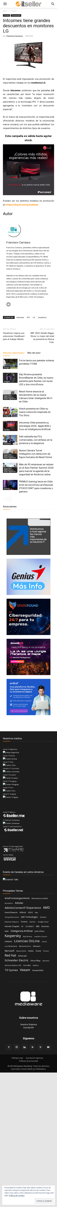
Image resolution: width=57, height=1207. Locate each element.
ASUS (30, 912)
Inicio (5, 11)
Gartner (32, 922)
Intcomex (20, 317)
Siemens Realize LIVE (13, 965)
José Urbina (39, 931)
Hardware (7, 444)
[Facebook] (9, 1047)
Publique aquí (17, 1058)
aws (36, 912)
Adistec (19, 902)
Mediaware (36, 946)
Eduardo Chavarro (12, 922)
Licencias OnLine (27, 940)
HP (22, 926)
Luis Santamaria (11, 946)
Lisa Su (44, 941)
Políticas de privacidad (28, 1061)
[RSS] (32, 1047)
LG (34, 317)
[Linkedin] (24, 1047)
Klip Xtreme (27, 936)
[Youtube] (48, 1047)
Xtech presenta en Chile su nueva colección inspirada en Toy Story (35, 412)
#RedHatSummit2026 (39, 898)
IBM (37, 926)
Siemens (46, 961)
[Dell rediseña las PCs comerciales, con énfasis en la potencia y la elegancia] (10, 440)
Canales (13, 11)
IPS (28, 317)
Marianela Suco (25, 946)
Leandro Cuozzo (40, 936)
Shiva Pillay (35, 960)
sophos (35, 965)
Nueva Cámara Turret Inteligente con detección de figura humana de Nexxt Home (35, 454)
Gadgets (7, 381)
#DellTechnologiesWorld (17, 898)
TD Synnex (11, 970)
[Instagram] (17, 1047)
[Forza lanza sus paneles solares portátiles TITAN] (10, 364)
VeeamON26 (37, 970)
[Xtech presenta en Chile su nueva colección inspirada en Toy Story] (10, 412)
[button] (5, 4)
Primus (46, 951)
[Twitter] (40, 1047)
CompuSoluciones (12, 917)
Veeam (25, 969)
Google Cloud (43, 922)
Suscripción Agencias (34, 1058)
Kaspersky (13, 935)
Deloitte (43, 917)
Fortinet (24, 921)
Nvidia (30, 951)
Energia (6, 368)
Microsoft (9, 950)
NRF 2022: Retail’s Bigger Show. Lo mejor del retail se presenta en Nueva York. (42, 338)
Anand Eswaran (11, 912)
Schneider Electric (16, 960)
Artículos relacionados (14, 353)
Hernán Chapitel (12, 926)
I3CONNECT (29, 926)
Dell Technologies (29, 917)
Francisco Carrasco (14, 36)
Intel (6, 931)
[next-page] (9, 499)
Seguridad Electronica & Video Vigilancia (10, 397)
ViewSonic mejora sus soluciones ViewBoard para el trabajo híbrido (13, 336)
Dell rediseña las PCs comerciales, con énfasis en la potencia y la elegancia (35, 440)
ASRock (22, 912)
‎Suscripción (28, 1027)
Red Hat (10, 955)
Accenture (9, 903)
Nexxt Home (21, 951)
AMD (46, 907)
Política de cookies (16, 1195)
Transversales (16, 15)
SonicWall (27, 965)
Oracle (38, 951)
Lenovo (8, 941)
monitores (42, 317)
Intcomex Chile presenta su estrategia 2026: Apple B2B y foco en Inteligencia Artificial (35, 426)
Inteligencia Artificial (22, 931)
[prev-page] (5, 499)
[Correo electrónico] (8, 304)
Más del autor (34, 353)
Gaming (7, 489)
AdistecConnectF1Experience (23, 907)
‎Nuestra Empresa (28, 1024)
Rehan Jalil (22, 956)
